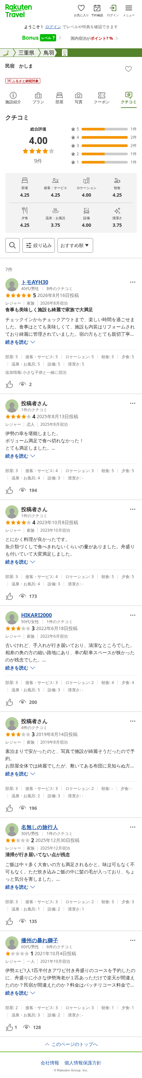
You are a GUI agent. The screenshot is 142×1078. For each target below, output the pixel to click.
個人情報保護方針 (82, 1062)
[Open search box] (12, 245)
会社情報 (50, 1062)
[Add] (128, 68)
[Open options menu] (133, 282)
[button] (39, 284)
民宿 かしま (19, 66)
